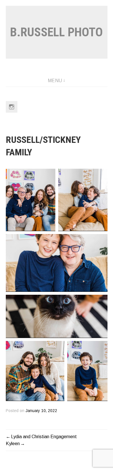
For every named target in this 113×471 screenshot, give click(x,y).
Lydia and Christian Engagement (44, 436)
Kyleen (13, 443)
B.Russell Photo (56, 32)
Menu (55, 80)
